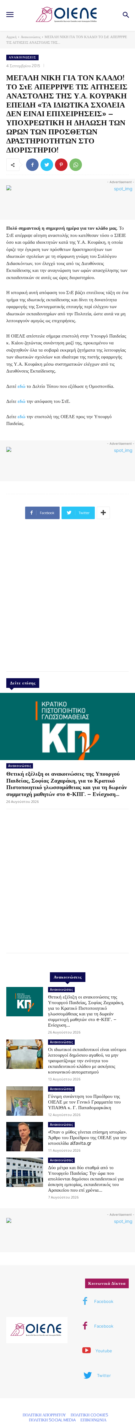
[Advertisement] (67, 598)
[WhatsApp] (75, 164)
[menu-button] (9, 15)
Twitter (104, 1375)
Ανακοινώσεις (30, 37)
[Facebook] (32, 164)
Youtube (103, 1350)
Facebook (103, 1301)
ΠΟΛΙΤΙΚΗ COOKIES (89, 1414)
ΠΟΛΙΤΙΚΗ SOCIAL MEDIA (52, 1419)
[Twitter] (46, 164)
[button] (125, 15)
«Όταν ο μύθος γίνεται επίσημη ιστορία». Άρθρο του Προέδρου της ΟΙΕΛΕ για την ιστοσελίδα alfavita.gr (87, 1137)
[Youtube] (86, 1351)
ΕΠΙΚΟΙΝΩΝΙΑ (93, 1419)
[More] (103, 513)
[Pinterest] (61, 164)
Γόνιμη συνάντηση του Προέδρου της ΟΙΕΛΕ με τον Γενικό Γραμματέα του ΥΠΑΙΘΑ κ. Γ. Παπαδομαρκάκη (84, 1101)
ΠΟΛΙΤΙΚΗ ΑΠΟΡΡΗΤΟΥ (44, 1414)
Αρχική (11, 37)
